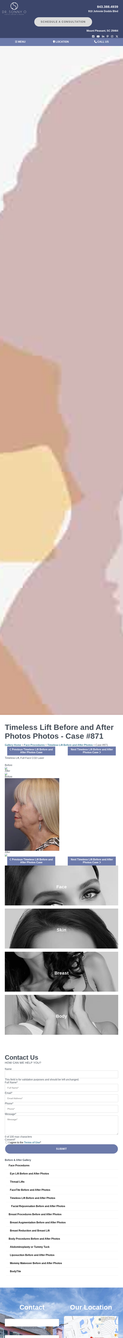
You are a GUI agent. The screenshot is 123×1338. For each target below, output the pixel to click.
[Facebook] (93, 36)
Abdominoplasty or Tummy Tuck (29, 1247)
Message (10, 1114)
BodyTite (15, 1271)
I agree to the (25, 1142)
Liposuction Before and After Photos (32, 1255)
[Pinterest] (108, 36)
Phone (9, 1103)
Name (8, 1069)
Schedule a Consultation (63, 21)
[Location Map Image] (91, 1336)
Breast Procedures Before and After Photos (35, 1214)
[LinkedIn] (103, 36)
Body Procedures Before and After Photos (34, 1238)
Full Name (11, 1082)
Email (8, 1093)
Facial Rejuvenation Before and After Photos (38, 1206)
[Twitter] (117, 36)
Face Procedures (34, 745)
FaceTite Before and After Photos (30, 1190)
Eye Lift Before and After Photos (29, 1173)
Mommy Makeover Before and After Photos (36, 1263)
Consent (10, 1139)
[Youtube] (98, 36)
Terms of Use (32, 1142)
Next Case (92, 751)
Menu (21, 41)
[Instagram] (112, 36)
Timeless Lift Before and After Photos (70, 745)
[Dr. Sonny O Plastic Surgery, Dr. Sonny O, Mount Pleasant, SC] (14, 8)
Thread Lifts (17, 1181)
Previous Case (32, 751)
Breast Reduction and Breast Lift (30, 1230)
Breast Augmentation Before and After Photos (38, 1222)
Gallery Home (13, 745)
